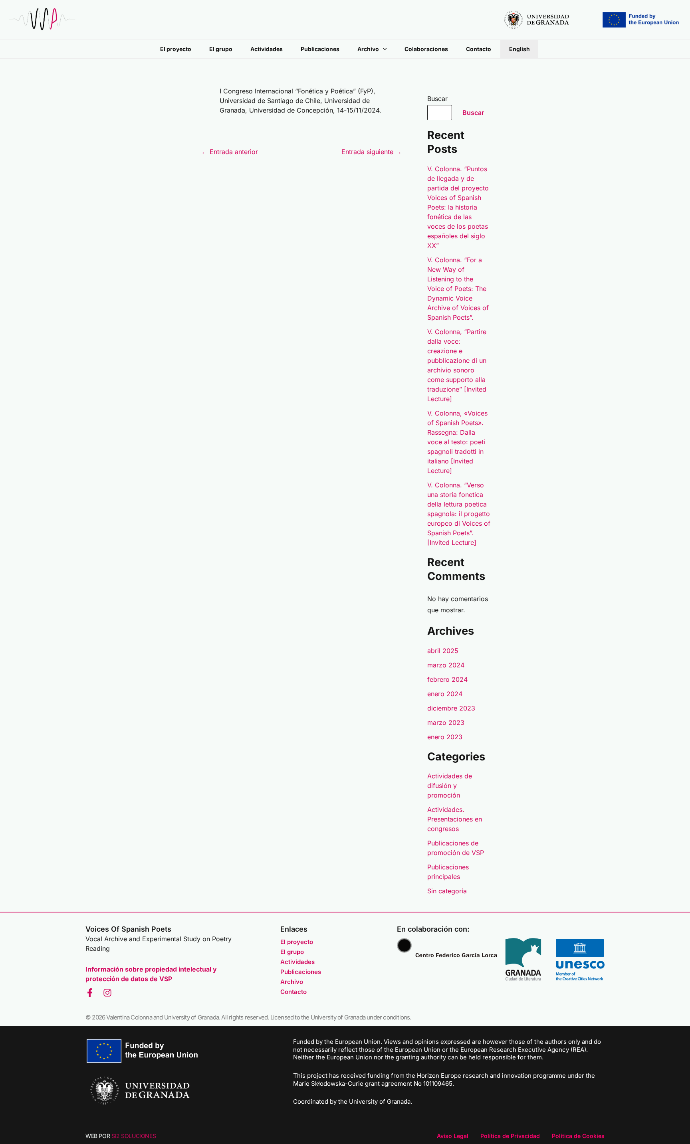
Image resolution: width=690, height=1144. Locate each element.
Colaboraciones (426, 49)
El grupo (220, 49)
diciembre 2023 (451, 708)
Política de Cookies (578, 1135)
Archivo (368, 49)
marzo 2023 (445, 722)
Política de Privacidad (510, 1135)
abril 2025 (442, 651)
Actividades (266, 49)
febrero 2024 (447, 679)
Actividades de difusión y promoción (449, 785)
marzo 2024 (445, 665)
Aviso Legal (452, 1135)
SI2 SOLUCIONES (133, 1135)
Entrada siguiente (371, 151)
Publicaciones (320, 49)
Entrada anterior (229, 151)
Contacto (478, 49)
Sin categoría (447, 891)
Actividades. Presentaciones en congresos (454, 819)
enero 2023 (444, 737)
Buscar (437, 99)
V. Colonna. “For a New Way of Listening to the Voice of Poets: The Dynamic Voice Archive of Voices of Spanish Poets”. (458, 288)
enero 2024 (444, 694)
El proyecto (175, 49)
